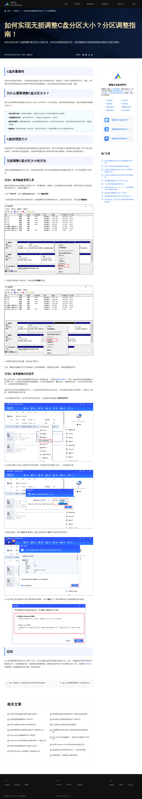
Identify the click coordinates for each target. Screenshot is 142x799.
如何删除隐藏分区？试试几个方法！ (117, 181)
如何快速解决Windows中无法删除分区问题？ (119, 162)
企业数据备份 (115, 89)
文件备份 (109, 100)
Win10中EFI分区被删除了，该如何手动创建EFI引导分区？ (71, 738)
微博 (121, 785)
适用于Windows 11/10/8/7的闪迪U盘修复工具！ (69, 744)
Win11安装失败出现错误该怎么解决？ (118, 166)
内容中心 (17, 11)
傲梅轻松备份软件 (120, 120)
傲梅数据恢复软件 (120, 129)
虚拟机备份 (110, 110)
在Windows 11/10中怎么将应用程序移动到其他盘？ (119, 201)
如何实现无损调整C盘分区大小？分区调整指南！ (40, 11)
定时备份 (125, 104)
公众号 (131, 785)
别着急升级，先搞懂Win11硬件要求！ (65, 755)
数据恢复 (90, 4)
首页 (65, 4)
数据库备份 (110, 107)
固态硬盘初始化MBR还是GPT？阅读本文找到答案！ (70, 714)
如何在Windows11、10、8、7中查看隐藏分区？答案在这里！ (119, 188)
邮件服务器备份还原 (116, 93)
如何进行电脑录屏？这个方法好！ (116, 193)
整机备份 (109, 104)
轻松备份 (17, 785)
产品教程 (79, 785)
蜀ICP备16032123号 (63, 796)
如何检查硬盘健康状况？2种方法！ (22, 719)
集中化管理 (125, 110)
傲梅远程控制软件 (120, 138)
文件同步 (125, 100)
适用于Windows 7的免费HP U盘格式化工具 (25, 751)
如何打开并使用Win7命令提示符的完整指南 (119, 176)
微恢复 (27, 785)
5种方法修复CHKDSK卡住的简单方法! (23, 724)
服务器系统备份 (118, 91)
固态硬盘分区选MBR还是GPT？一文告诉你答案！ (69, 750)
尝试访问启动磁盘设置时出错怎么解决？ (24, 714)
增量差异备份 (126, 107)
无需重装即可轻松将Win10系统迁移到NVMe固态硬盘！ (70, 731)
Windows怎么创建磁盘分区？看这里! (22, 735)
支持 (133, 4)
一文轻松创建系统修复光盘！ (115, 184)
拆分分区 (87, 664)
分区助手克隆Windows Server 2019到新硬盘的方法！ (118, 171)
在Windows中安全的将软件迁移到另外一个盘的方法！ (28, 740)
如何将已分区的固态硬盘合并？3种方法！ (66, 719)
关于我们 (59, 785)
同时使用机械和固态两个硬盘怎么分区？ (24, 746)
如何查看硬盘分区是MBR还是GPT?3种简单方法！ (27, 730)
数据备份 (105, 4)
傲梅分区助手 (60, 379)
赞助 (112, 785)
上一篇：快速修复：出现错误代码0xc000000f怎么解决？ (26, 683)
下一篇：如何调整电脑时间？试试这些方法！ (75, 683)
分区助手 (77, 4)
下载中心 (120, 4)
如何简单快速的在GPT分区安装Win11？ (118, 196)
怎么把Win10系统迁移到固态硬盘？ (64, 724)
